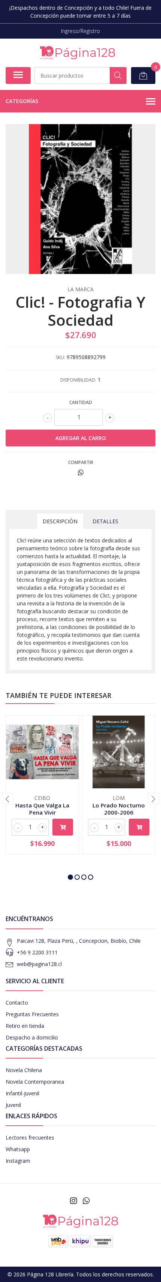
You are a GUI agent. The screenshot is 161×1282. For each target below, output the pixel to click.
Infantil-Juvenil (22, 1093)
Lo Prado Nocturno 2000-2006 (118, 808)
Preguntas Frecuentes (32, 1014)
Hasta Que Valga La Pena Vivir (42, 808)
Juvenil (13, 1104)
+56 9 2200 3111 (37, 952)
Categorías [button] (22, 101)
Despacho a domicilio (32, 1037)
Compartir (80, 462)
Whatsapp (18, 1149)
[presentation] (7, 798)
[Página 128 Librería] (77, 52)
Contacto (17, 1002)
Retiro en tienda (25, 1025)
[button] (70, 877)
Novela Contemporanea (35, 1081)
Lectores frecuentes (30, 1137)
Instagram (18, 1160)
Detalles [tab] (105, 521)
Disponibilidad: (78, 380)
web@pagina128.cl (39, 963)
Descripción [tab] (60, 521)
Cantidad (80, 402)
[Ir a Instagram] (73, 1200)
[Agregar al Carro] (62, 827)
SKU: (60, 357)
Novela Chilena (24, 1070)
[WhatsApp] (86, 1200)
